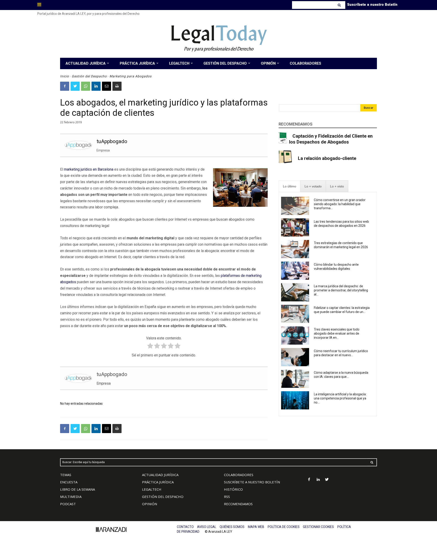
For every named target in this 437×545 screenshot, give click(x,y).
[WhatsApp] (85, 86)
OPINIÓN (149, 504)
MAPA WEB (256, 527)
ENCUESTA (68, 482)
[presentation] (289, 186)
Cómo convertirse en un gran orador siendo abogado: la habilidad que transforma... (340, 204)
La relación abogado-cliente (327, 158)
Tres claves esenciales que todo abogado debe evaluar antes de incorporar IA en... (336, 333)
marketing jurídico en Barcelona (88, 169)
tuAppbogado (112, 141)
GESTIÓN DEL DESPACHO (162, 496)
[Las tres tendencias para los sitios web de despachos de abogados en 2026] (295, 227)
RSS (227, 496)
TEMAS (65, 474)
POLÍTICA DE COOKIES (284, 527)
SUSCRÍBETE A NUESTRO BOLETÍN (252, 482)
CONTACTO (185, 527)
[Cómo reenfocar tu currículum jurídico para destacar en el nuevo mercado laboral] (295, 357)
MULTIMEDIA (70, 496)
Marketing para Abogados (130, 76)
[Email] (106, 86)
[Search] (339, 5)
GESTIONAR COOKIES (318, 527)
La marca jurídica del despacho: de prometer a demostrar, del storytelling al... (341, 290)
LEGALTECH (151, 489)
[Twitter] (75, 86)
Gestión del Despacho (89, 76)
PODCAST (68, 504)
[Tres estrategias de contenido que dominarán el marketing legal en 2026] (295, 249)
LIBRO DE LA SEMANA (77, 489)
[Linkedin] (96, 86)
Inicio (64, 76)
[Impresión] (117, 86)
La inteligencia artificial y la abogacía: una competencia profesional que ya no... (340, 398)
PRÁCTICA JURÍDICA (158, 482)
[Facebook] (64, 86)
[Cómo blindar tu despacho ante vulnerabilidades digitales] (295, 271)
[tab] (289, 186)
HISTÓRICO (233, 489)
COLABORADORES (238, 474)
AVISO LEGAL (206, 527)
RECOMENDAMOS (238, 504)
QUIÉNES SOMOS (232, 527)
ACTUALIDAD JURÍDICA (160, 474)
